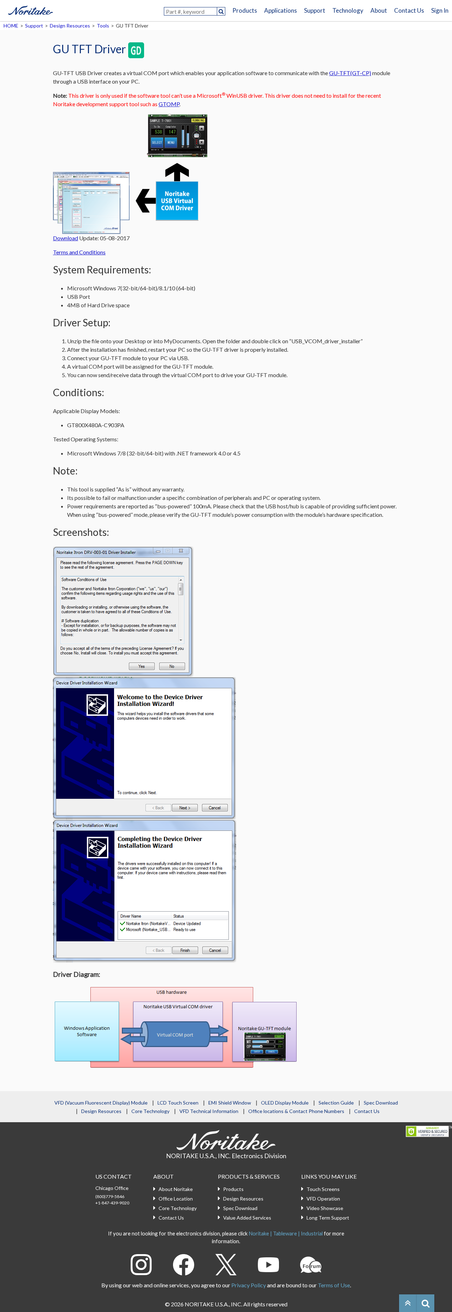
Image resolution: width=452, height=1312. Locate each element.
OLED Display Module (285, 1103)
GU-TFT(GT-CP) (350, 72)
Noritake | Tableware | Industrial (286, 1233)
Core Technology (150, 1111)
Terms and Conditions (79, 252)
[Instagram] (141, 1263)
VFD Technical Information (208, 1111)
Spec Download (381, 1103)
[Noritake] (30, 9)
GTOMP (169, 104)
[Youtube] (268, 1263)
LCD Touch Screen (177, 1103)
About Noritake (176, 1189)
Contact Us (409, 10)
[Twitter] (226, 1263)
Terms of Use (334, 1285)
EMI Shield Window (229, 1103)
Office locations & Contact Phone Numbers (296, 1111)
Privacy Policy (248, 1285)
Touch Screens (323, 1189)
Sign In (439, 10)
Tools (103, 26)
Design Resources (70, 26)
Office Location (176, 1199)
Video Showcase (325, 1208)
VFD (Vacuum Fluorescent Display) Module (101, 1103)
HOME (11, 26)
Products (244, 10)
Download (65, 238)
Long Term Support (328, 1218)
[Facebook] (183, 1263)
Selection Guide (336, 1103)
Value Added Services (247, 1218)
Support (314, 10)
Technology (347, 10)
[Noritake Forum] (310, 1263)
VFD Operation (323, 1199)
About (378, 10)
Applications (280, 10)
